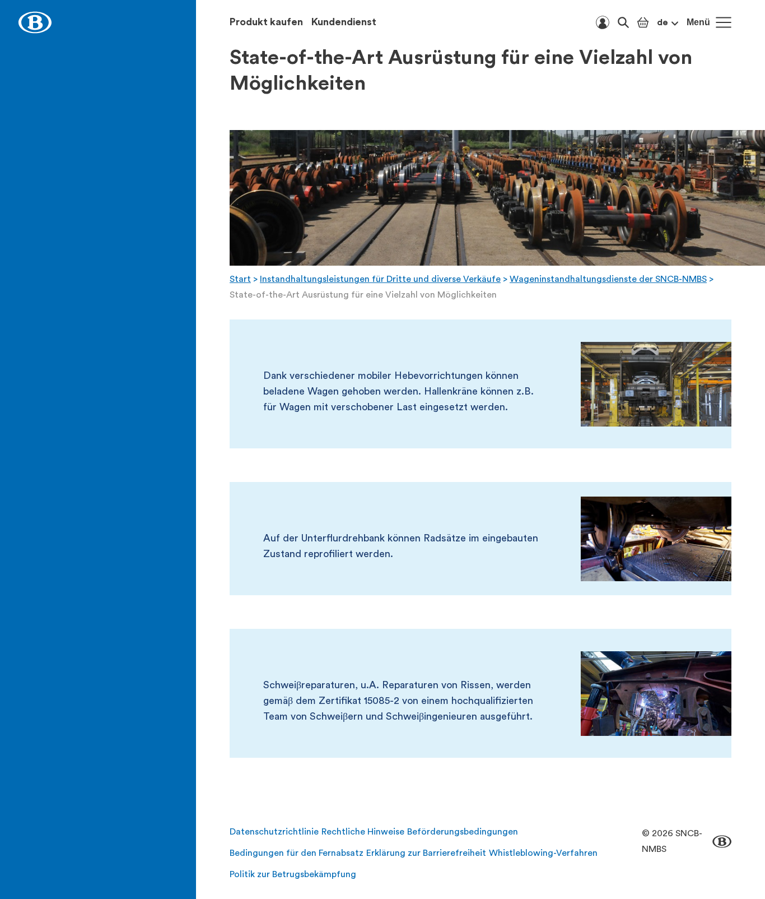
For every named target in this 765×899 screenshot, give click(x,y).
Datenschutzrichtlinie (274, 831)
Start (240, 279)
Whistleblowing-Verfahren (543, 853)
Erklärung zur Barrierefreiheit (426, 853)
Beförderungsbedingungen (462, 831)
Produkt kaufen (266, 22)
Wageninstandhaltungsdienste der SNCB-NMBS (608, 279)
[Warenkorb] (643, 22)
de (662, 22)
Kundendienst (343, 22)
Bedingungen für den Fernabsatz (296, 853)
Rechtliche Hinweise (362, 831)
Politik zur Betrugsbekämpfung (293, 874)
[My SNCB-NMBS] (602, 22)
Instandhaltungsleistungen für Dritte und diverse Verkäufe (380, 279)
